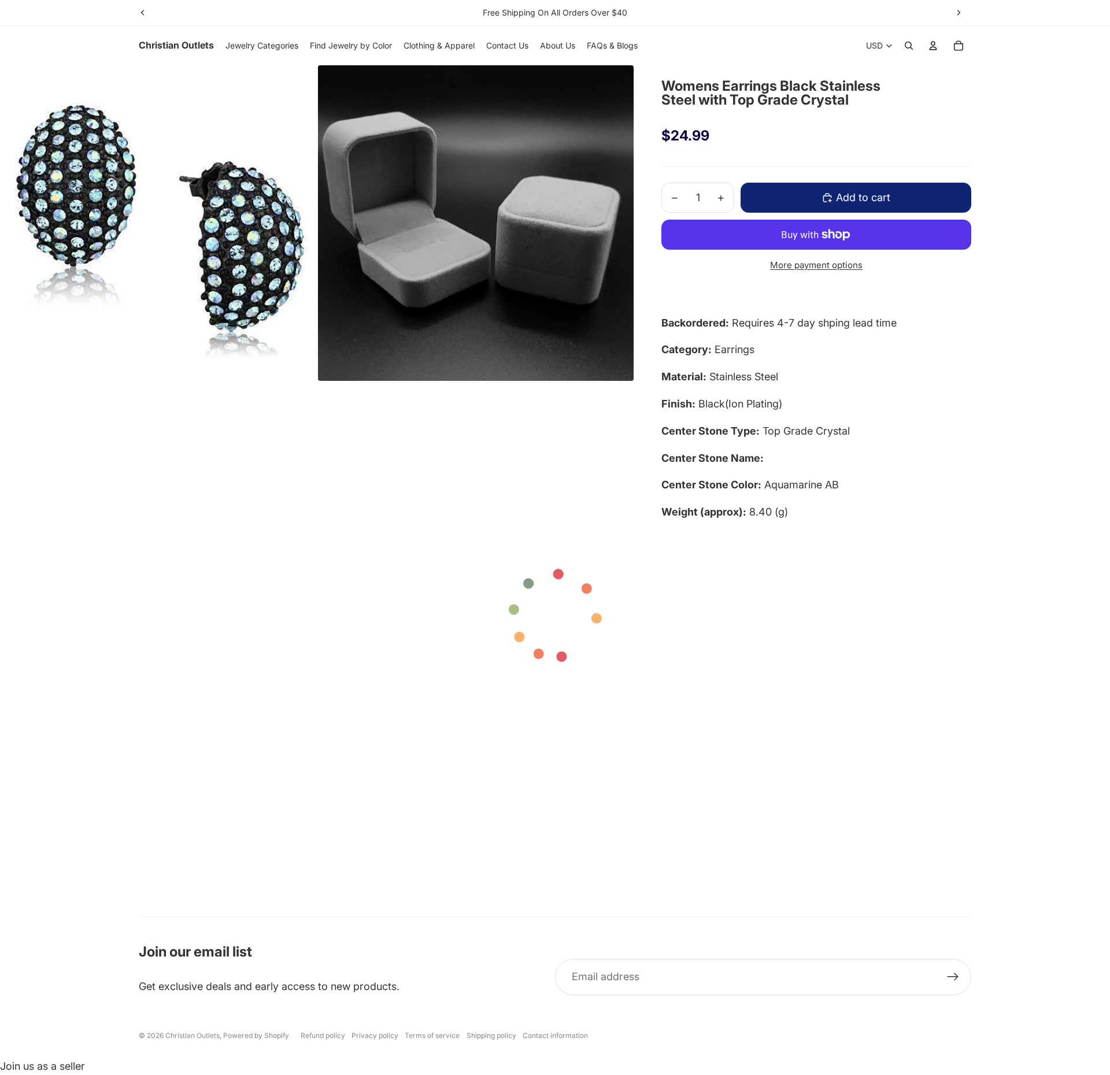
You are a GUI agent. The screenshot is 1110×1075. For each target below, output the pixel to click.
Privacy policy (375, 1035)
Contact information (555, 1035)
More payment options (816, 265)
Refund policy (323, 1035)
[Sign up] (953, 977)
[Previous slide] (143, 12)
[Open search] (909, 45)
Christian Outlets (192, 1035)
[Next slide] (958, 12)
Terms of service (432, 1035)
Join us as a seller (42, 1066)
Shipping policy (491, 1035)
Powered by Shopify (256, 1035)
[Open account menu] (933, 45)
